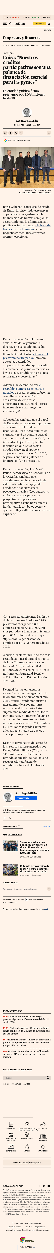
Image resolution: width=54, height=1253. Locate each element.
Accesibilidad (11, 1230)
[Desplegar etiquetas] (49, 889)
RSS (24, 1230)
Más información (9, 902)
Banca (6, 46)
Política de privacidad (36, 1227)
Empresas (7, 889)
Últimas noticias (12, 1011)
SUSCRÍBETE (40, 24)
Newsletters (30, 1230)
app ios (27, 1151)
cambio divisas (27, 1139)
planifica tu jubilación (11, 1139)
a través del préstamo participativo (25, 356)
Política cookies (35, 1223)
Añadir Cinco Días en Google (19, 140)
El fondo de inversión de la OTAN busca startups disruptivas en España (35, 869)
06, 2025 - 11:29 (30, 125)
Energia (34, 46)
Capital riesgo (30, 889)
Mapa (19, 1230)
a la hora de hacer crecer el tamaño (27, 227)
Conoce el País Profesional (27, 1162)
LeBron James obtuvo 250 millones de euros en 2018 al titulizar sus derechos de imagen (26, 1054)
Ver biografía (23, 798)
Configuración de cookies (18, 1227)
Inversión (8, 53)
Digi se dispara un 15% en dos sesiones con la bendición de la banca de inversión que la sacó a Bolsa (26, 1031)
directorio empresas (43, 1139)
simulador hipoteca (27, 1128)
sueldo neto (43, 1128)
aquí (46, 909)
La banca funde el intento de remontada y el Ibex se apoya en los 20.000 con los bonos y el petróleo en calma (27, 1042)
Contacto (15, 1223)
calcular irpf (11, 1128)
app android (43, 1151)
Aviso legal (24, 1223)
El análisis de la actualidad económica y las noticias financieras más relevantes (24, 811)
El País (47, 30)
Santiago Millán (27, 121)
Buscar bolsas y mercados (17, 1070)
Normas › (47, 826)
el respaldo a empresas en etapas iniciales (23, 388)
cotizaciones (11, 1151)
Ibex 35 (7, 18)
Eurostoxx (16, 1084)
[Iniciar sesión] (49, 23)
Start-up (18, 889)
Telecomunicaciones (20, 46)
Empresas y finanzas (21, 38)
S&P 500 (27, 18)
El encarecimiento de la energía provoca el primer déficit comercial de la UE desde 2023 (26, 1019)
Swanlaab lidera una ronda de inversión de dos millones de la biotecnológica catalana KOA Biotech (34, 847)
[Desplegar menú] (5, 24)
